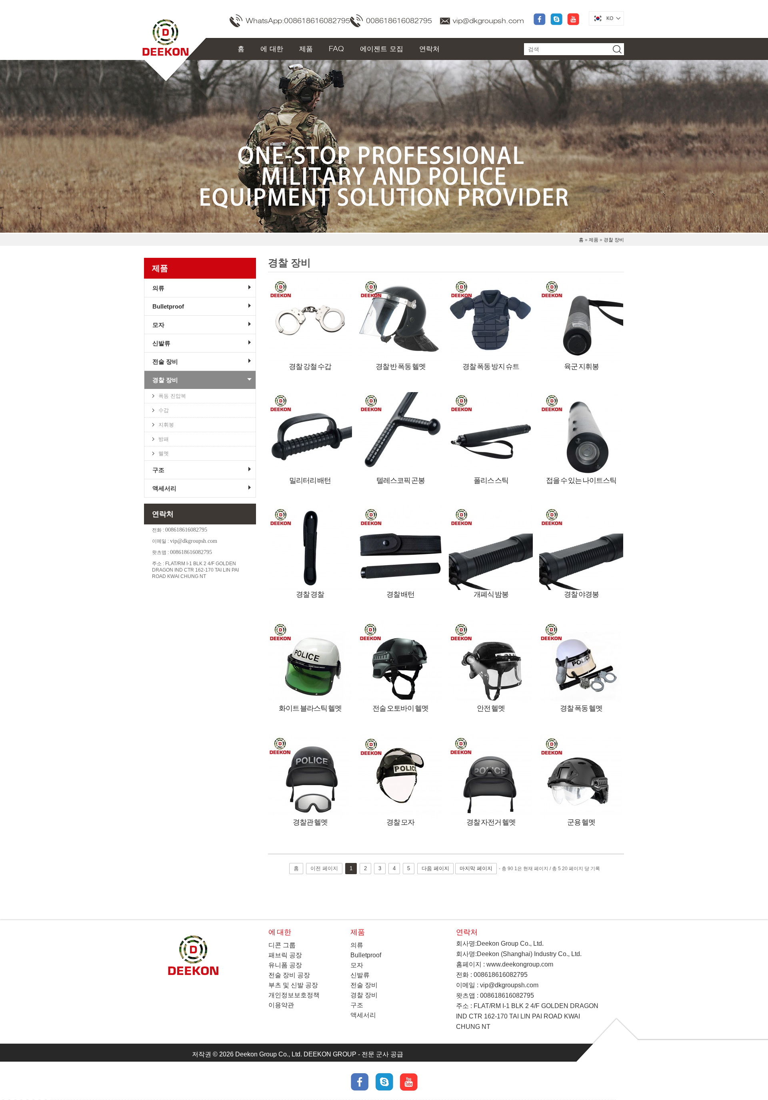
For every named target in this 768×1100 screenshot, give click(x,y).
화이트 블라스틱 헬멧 (310, 708)
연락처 (429, 49)
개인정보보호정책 (294, 995)
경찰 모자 (400, 822)
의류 (158, 288)
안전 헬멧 (491, 708)
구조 (158, 469)
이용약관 (281, 1005)
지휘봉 (166, 425)
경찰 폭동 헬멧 (581, 708)
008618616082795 (399, 21)
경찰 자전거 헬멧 (491, 822)
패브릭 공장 (285, 955)
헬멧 (163, 453)
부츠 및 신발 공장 (293, 985)
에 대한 (271, 49)
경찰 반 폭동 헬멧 (401, 366)
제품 (306, 49)
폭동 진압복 (172, 396)
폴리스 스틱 (491, 480)
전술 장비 (165, 361)
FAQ (336, 49)
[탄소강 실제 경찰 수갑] (310, 320)
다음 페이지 (435, 868)
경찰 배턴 (400, 594)
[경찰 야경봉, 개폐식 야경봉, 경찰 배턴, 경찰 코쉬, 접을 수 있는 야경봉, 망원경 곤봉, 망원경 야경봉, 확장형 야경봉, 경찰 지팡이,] (581, 320)
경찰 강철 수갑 (310, 366)
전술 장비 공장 (289, 975)
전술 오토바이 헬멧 (400, 708)
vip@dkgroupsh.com (488, 21)
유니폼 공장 (285, 965)
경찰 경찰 (310, 594)
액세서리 (164, 488)
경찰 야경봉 (581, 594)
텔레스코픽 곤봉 (400, 480)
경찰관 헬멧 (310, 822)
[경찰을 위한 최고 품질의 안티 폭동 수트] (491, 320)
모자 (158, 324)
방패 (163, 439)
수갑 (163, 410)
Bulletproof (168, 306)
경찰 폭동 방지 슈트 (490, 366)
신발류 (161, 343)
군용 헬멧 (581, 822)
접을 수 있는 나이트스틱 (581, 480)
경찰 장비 (614, 240)
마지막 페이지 (476, 868)
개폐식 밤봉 (491, 594)
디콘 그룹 (282, 945)
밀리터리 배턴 (310, 480)
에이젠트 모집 (381, 49)
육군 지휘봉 (581, 366)
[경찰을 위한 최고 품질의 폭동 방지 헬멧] (400, 320)
